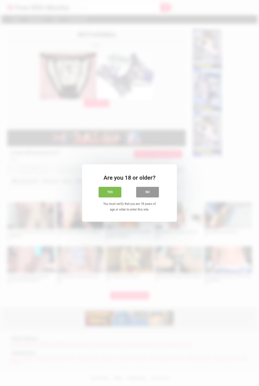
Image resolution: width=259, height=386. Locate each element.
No (147, 192)
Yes (110, 192)
